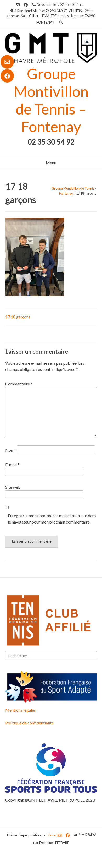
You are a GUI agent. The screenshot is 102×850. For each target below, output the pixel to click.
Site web (13, 486)
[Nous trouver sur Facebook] (7, 76)
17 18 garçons (17, 316)
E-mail (12, 464)
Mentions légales (20, 709)
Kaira (51, 835)
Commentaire (18, 383)
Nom (11, 450)
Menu (51, 162)
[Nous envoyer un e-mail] (7, 62)
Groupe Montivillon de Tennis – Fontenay (51, 100)
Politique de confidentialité (29, 722)
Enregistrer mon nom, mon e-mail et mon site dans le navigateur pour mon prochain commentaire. (52, 518)
